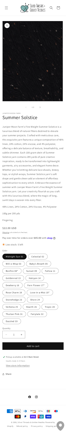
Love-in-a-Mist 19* (40, 292)
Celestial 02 (37, 256)
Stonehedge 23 (14, 299)
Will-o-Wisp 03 (13, 263)
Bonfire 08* (12, 271)
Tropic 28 (50, 306)
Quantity (6, 328)
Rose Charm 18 (14, 292)
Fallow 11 (50, 271)
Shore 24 (35, 299)
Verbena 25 (12, 306)
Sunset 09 (31, 271)
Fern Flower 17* (36, 285)
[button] (6, 7)
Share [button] (9, 373)
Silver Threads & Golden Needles (31, 422)
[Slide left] (25, 107)
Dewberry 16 (12, 285)
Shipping (5, 232)
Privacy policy (37, 426)
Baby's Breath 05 (38, 263)
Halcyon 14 (35, 278)
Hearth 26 (31, 306)
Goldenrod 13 (13, 278)
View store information (18, 365)
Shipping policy (52, 426)
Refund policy (22, 426)
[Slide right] (40, 107)
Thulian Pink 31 (14, 314)
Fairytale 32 (37, 314)
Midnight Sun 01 (14, 256)
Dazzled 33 (12, 321)
